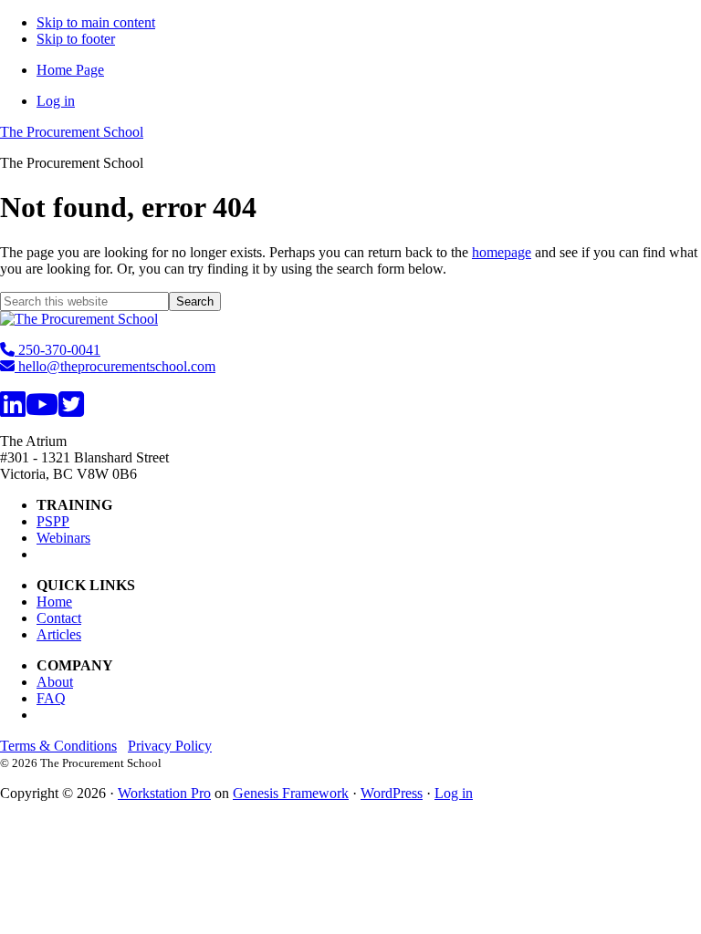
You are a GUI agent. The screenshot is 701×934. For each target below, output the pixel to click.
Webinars (63, 537)
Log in (453, 793)
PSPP (53, 521)
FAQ (51, 698)
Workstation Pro (164, 793)
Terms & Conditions (58, 745)
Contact (59, 618)
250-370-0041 (57, 350)
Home (54, 601)
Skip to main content (96, 22)
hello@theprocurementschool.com (115, 366)
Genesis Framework (291, 793)
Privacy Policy (170, 745)
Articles (59, 634)
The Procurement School (71, 132)
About (55, 682)
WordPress (392, 793)
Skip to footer (76, 39)
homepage (501, 252)
